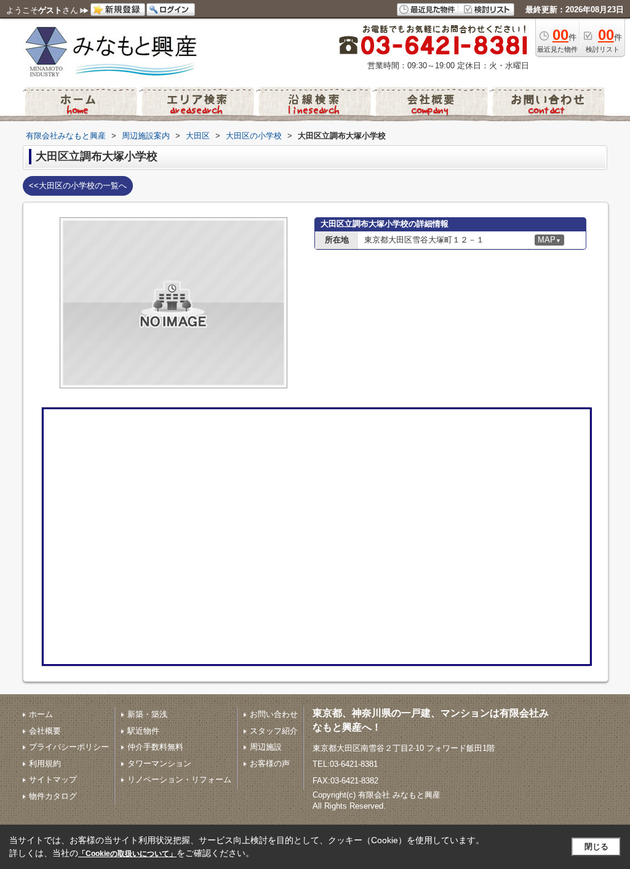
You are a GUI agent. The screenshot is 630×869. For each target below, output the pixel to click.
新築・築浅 (147, 714)
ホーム (41, 714)
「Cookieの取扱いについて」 (127, 853)
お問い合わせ (274, 714)
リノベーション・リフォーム (179, 779)
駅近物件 (143, 730)
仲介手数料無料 (155, 746)
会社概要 (45, 730)
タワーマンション (159, 763)
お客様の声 (270, 763)
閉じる (596, 846)
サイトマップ (53, 779)
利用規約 (45, 763)
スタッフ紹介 (274, 730)
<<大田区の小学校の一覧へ (78, 185)
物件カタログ (53, 796)
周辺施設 (266, 746)
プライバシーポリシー (69, 746)
